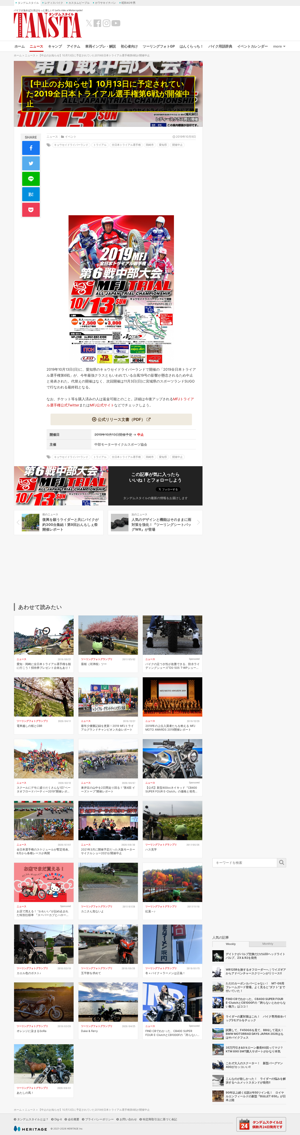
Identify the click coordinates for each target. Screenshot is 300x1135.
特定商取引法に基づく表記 (160, 1119)
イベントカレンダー (252, 46)
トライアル (100, 144)
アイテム (73, 46)
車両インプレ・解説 (100, 46)
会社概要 (73, 1119)
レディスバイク (54, 2)
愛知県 (163, 144)
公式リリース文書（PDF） (121, 419)
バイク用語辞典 (220, 46)
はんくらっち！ (192, 46)
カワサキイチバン (105, 2)
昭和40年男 (128, 2)
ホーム (19, 46)
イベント (70, 136)
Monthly (267, 943)
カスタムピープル (79, 2)
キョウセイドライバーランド (71, 144)
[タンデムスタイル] (48, 25)
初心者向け (129, 46)
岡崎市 (150, 144)
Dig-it (58, 1119)
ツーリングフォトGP (159, 46)
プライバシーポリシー (99, 1119)
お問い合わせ (128, 1119)
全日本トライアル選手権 (126, 144)
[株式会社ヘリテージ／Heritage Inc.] (30, 1128)
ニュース (36, 46)
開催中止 (177, 144)
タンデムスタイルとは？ (33, 1119)
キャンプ (55, 46)
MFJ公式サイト (102, 405)
